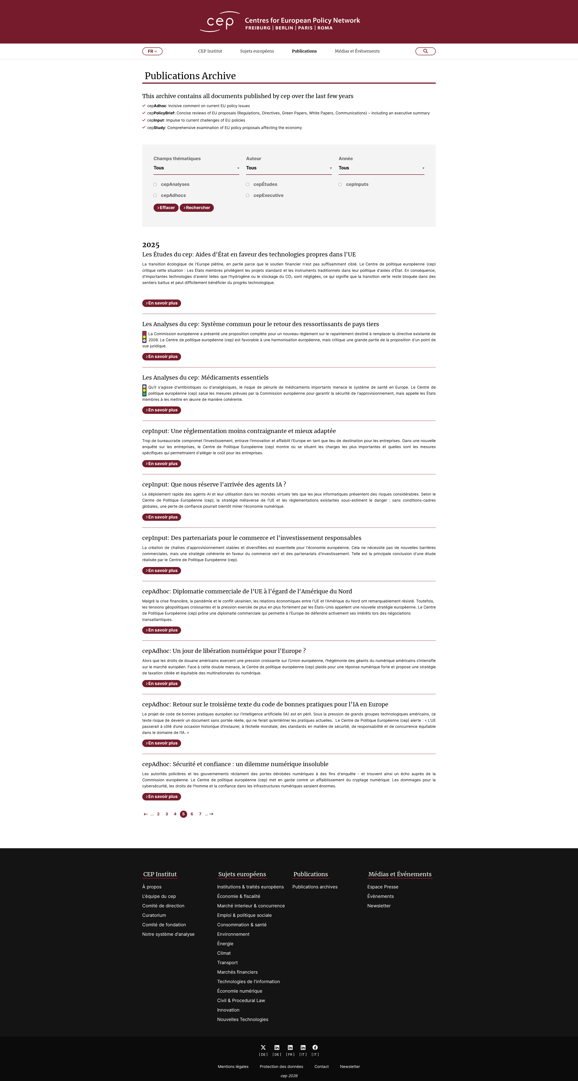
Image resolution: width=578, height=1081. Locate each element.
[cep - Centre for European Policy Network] (289, 21)
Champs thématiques (177, 158)
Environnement (233, 934)
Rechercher (198, 207)
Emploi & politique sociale (244, 915)
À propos (151, 887)
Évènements (380, 896)
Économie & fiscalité (238, 896)
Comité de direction (163, 905)
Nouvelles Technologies (242, 1019)
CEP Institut (210, 51)
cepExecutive (268, 195)
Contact (322, 1066)
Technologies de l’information (248, 981)
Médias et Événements (357, 51)
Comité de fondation (164, 924)
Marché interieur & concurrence (251, 905)
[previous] (145, 814)
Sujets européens (257, 51)
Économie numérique (239, 991)
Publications (304, 51)
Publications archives (315, 887)
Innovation (228, 1010)
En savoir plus (163, 303)
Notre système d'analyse (168, 934)
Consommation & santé (242, 924)
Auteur (253, 158)
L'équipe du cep (159, 896)
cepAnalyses (174, 184)
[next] (211, 814)
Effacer (167, 207)
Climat (224, 953)
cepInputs (356, 184)
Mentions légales (233, 1066)
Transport (227, 962)
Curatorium (154, 915)
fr (150, 51)
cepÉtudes (264, 184)
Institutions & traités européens (250, 887)
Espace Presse (383, 887)
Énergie (225, 943)
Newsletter (379, 905)
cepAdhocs (173, 195)
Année (346, 158)
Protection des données (281, 1066)
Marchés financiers (237, 972)
